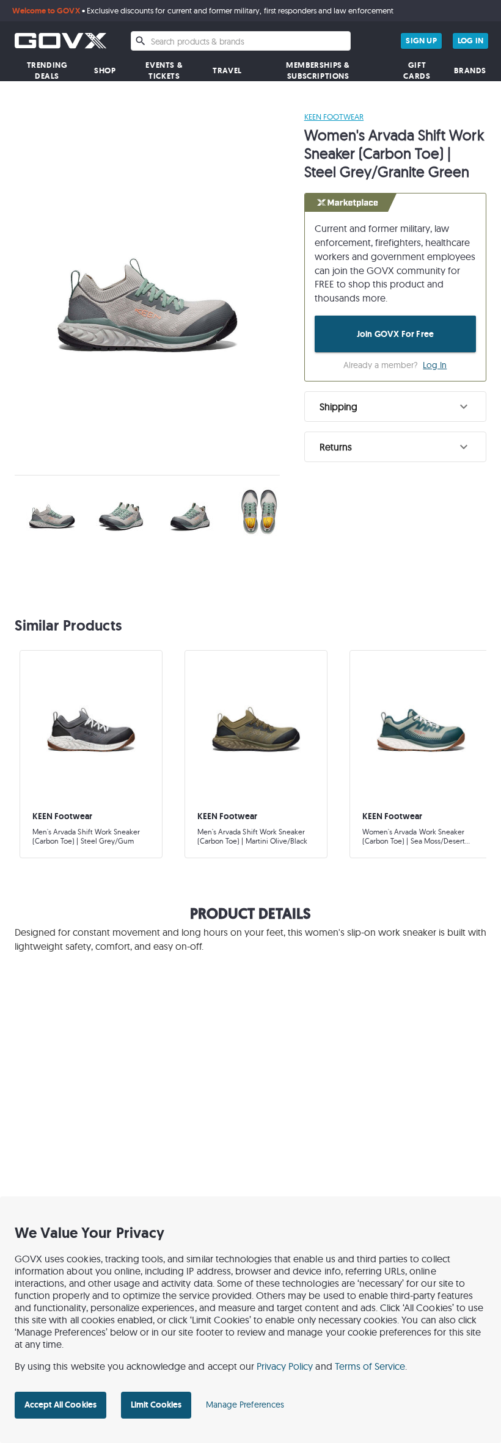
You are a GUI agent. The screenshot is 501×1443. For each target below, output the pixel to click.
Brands (470, 70)
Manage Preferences (245, 1404)
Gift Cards (416, 70)
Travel (227, 70)
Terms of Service (370, 1366)
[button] (395, 406)
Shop (104, 70)
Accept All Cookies (60, 1404)
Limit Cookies (156, 1404)
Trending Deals (47, 70)
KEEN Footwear (334, 116)
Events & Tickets (164, 70)
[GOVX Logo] (60, 40)
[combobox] (241, 41)
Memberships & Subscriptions (318, 70)
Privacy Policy (285, 1366)
